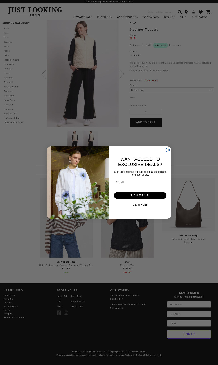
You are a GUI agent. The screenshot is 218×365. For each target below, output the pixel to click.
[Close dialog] (168, 150)
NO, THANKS (140, 205)
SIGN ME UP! (140, 195)
